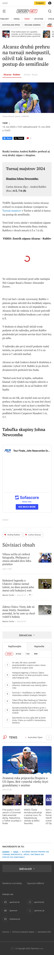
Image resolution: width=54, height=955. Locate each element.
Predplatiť (40, 3)
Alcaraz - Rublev (12, 74)
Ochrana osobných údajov (23, 932)
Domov (6, 852)
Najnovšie (39, 646)
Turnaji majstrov (11, 210)
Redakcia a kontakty (12, 883)
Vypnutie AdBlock (35, 883)
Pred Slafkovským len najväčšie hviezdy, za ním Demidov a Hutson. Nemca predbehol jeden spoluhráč (26, 34)
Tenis (15, 852)
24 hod (18, 654)
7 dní (28, 654)
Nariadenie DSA (44, 932)
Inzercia (5, 932)
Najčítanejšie (14, 646)
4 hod (9, 654)
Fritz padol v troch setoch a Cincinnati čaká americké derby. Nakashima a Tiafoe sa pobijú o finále (11, 816)
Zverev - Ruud (30, 74)
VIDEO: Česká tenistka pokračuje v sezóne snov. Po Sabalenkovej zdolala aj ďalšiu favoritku (33, 816)
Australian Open (35, 737)
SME (36, 654)
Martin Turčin (8, 595)
